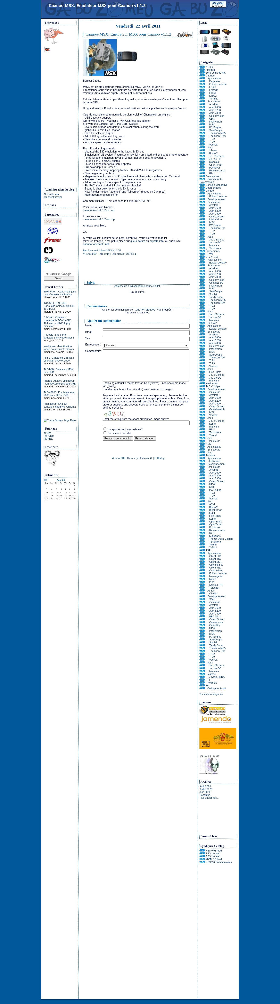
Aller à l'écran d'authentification (53, 196)
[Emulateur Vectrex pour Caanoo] (202, 144)
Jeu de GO (215, 159)
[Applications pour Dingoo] (202, 193)
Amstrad (210, 69)
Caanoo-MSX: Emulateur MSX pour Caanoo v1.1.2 (97, 5)
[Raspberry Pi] (202, 679)
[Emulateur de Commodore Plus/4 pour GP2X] (202, 282)
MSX (109, 250)
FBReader (215, 461)
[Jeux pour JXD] (202, 418)
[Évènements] (202, 251)
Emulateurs (213, 101)
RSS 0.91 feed (214, 850)
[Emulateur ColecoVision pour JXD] (202, 406)
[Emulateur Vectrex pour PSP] (202, 659)
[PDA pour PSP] (202, 582)
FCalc (212, 87)
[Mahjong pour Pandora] (202, 518)
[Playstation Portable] (202, 550)
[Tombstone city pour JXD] (202, 432)
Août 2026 (205, 786)
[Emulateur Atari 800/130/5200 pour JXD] (202, 400)
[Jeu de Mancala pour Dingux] (202, 245)
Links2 (213, 95)
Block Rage (215, 510)
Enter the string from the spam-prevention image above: (136, 419)
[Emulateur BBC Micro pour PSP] (202, 616)
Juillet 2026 (205, 789)
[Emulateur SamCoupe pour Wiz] (202, 354)
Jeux (210, 147)
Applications (214, 78)
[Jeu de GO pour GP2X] (202, 317)
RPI (208, 679)
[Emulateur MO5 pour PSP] (202, 648)
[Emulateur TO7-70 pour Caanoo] (202, 136)
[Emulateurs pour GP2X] (202, 265)
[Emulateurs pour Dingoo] (202, 202)
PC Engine (215, 127)
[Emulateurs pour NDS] (202, 449)
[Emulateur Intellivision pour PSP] (202, 631)
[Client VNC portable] (202, 567)
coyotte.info (157, 241)
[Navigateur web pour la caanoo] (202, 95)
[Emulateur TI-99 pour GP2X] (202, 308)
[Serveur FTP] (202, 584)
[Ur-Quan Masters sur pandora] (202, 538)
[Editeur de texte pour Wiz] (202, 328)
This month (117, 253)
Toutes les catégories (211, 694)
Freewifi (213, 90)
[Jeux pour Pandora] (202, 501)
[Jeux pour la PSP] (202, 662)
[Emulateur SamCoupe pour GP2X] (202, 291)
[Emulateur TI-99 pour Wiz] (202, 363)
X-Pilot (213, 547)
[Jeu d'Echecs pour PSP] (202, 665)
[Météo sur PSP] (202, 579)
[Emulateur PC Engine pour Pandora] (202, 490)
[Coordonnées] (202, 187)
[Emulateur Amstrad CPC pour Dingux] (202, 205)
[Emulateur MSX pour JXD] (202, 412)
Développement (216, 199)
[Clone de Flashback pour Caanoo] (202, 170)
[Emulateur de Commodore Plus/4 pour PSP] (202, 622)
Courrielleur (216, 570)
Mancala (214, 162)
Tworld (213, 435)
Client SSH (215, 561)
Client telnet (216, 564)
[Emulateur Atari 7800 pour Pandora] (202, 478)
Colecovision (213, 176)
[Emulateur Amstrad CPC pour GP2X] (202, 268)
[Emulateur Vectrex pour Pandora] (202, 498)
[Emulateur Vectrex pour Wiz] (202, 366)
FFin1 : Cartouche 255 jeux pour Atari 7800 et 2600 (59, 359)
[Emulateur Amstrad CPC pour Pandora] (202, 469)
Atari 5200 (215, 110)
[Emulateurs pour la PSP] (202, 602)
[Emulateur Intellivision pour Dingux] (202, 219)
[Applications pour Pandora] (202, 458)
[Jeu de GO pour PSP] (202, 668)
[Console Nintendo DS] (202, 443)
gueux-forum (137, 241)
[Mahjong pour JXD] (202, 423)
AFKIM (47, 433)
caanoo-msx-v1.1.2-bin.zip (98, 210)
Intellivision (215, 121)
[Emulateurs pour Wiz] (202, 331)
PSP (208, 550)
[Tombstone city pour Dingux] (202, 248)
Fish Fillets (215, 372)
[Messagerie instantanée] (202, 576)
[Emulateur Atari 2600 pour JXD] (202, 397)
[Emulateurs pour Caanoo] (202, 101)
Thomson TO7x (217, 136)
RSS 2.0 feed (213, 856)
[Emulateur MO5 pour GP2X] (202, 300)
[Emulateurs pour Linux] (202, 441)
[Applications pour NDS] (202, 446)
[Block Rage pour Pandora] (202, 510)
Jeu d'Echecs (216, 156)
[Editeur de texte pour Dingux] (202, 196)
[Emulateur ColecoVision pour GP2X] (202, 279)
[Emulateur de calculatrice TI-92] (202, 654)
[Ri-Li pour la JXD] (202, 429)
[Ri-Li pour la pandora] (202, 533)
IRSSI (212, 92)
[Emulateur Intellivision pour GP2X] (202, 285)
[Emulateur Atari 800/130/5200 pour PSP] (202, 610)
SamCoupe (215, 130)
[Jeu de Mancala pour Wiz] (202, 380)
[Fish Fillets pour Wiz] (202, 372)
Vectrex (213, 144)
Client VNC (215, 567)
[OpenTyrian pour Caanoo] (202, 164)
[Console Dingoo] (202, 190)
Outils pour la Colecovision (210, 181)
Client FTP (215, 556)
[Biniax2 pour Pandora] (202, 507)
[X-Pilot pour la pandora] (202, 547)
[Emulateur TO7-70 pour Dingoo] (202, 228)
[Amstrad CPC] (202, 69)
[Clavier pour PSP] (202, 593)
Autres (211, 590)
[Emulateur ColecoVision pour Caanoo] (202, 115)
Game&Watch (217, 409)
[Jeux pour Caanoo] (202, 147)
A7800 (209, 67)
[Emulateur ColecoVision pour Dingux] (202, 216)
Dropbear (214, 81)
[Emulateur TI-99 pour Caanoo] (202, 141)
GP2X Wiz (211, 323)
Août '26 (61, 480)
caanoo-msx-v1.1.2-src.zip (99, 219)
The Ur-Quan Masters (221, 538)
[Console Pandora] (202, 455)
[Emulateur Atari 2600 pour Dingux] (202, 208)
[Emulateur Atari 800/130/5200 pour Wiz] (202, 340)
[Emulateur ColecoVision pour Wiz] (202, 346)
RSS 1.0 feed (213, 853)
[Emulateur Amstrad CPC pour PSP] (202, 605)
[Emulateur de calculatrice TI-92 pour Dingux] (202, 231)
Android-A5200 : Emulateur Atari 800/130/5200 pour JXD (60, 382)
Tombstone (215, 248)
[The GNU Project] (52, 464)
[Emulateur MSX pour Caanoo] (202, 124)
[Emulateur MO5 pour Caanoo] (202, 133)
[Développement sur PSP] (202, 596)
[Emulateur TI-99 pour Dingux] (202, 233)
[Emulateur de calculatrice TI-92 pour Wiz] (202, 360)
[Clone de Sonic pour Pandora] (202, 521)
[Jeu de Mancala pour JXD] (202, 426)
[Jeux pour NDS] (202, 452)
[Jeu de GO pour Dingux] (202, 242)
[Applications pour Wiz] (202, 326)
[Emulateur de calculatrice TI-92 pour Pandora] (202, 492)
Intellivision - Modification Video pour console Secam (59, 348)
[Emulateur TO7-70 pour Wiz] (202, 357)
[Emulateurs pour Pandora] (202, 467)
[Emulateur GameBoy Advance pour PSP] (202, 625)
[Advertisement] (60, 121)
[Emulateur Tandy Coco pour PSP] (202, 645)
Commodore (216, 282)
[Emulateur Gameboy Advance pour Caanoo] (202, 118)
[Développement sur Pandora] (202, 464)
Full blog (131, 253)
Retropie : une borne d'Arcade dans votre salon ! (59, 336)
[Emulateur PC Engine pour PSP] (202, 636)
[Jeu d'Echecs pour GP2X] (202, 314)
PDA (211, 582)
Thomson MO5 (217, 133)
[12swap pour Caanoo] (202, 150)
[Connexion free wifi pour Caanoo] (202, 90)
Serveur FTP (216, 584)
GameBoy (214, 625)
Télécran (214, 587)
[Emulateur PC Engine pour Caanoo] (202, 127)
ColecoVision (216, 115)
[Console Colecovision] (202, 176)
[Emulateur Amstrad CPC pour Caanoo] (202, 104)
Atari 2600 (215, 107)
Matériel (211, 674)
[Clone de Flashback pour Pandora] (202, 530)
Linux (209, 438)
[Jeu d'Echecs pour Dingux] (202, 239)
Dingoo (210, 190)
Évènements (213, 251)
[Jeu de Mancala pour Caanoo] (202, 162)
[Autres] (202, 590)
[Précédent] (45, 480)
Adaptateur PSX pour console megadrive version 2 (60, 405)
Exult (212, 513)
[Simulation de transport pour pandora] (202, 536)
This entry (103, 253)
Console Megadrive (217, 185)
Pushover (214, 167)
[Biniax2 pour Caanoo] (202, 153)
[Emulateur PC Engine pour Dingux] (202, 225)
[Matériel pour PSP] (202, 674)
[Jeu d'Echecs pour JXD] (202, 420)
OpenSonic (215, 521)
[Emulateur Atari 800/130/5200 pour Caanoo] (202, 110)
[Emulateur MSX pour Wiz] (202, 351)
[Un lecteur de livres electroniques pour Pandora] (202, 461)
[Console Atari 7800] (202, 67)
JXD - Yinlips (213, 386)
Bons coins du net (215, 72)
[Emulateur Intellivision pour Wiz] (202, 349)
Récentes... (205, 795)
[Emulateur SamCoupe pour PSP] (202, 639)
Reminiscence (217, 170)
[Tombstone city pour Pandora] (202, 541)
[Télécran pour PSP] (202, 587)
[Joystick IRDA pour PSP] (202, 677)
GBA (211, 118)
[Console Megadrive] (202, 185)
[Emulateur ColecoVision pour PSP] (202, 619)
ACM (212, 504)
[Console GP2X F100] (202, 256)
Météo (212, 579)
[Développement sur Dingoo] (202, 199)
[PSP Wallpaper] (217, 748)
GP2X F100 (212, 256)
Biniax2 (213, 153)
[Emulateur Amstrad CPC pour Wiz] (202, 334)
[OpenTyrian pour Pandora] (202, 524)
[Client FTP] (202, 556)
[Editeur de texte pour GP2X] (202, 262)
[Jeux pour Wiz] (202, 369)
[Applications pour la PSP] (202, 553)
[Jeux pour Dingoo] (202, 236)
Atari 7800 (215, 113)
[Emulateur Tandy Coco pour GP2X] (202, 297)
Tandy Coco (216, 297)
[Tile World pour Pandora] (202, 544)
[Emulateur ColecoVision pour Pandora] (202, 481)
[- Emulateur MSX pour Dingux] (202, 222)
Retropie (212, 682)
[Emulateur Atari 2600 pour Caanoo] (202, 107)
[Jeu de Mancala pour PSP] (202, 671)
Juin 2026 (205, 792)
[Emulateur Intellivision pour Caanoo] (202, 121)
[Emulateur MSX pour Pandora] (202, 487)
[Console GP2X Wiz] (202, 323)
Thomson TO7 (217, 228)
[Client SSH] (202, 561)
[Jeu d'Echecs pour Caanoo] (202, 156)
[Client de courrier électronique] (202, 570)
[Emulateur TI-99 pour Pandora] (202, 495)
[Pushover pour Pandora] (202, 527)
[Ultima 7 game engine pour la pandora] (202, 513)
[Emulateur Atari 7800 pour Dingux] (202, 213)
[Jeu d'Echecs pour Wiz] (202, 374)
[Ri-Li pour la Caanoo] (202, 173)
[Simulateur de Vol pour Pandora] (202, 504)
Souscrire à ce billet (119, 433)
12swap (213, 150)
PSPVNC (49, 436)
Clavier (213, 593)
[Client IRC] (202, 559)
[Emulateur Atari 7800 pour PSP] (202, 613)
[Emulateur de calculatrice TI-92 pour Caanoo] (202, 138)
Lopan (212, 423)
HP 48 (212, 484)
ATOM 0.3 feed (213, 859)
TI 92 (212, 138)
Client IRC (215, 559)
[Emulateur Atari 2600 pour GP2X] (202, 271)
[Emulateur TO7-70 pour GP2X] (202, 303)
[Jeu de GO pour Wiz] (202, 377)
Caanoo (210, 75)
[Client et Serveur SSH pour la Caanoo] (202, 81)
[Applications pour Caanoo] (202, 78)
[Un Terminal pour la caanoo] (202, 98)
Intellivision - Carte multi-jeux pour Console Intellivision (60, 293)
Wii (207, 685)
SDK (211, 599)
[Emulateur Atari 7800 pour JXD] (202, 403)
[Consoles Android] (202, 386)
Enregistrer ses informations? (124, 429)
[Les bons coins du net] (202, 72)
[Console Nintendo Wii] (202, 685)
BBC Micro (215, 616)
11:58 (118, 250)
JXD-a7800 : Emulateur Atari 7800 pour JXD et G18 (59, 394)
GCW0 (209, 254)
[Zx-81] (54, 43)
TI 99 (212, 141)
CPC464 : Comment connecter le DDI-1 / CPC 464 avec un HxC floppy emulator (58, 322)
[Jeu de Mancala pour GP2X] (202, 320)
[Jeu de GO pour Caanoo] (202, 159)
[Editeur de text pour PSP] (202, 573)
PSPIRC (48, 439)
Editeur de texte (218, 84)
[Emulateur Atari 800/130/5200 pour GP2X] (202, 274)
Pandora (210, 455)
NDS (208, 443)
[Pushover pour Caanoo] (202, 167)
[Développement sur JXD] (202, 389)
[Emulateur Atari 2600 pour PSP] (202, 608)
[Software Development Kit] (202, 599)
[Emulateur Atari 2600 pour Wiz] (202, 337)
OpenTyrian (215, 164)
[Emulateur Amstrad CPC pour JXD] (202, 395)
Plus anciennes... (209, 797)
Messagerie (215, 576)
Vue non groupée (145, 309)
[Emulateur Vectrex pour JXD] (202, 415)
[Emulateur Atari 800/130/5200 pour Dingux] (202, 210)
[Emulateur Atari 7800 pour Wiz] (202, 343)
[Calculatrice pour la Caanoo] (202, 87)
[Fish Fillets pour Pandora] (202, 515)
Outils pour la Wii (216, 688)
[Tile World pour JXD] (202, 435)
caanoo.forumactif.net (96, 244)
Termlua (213, 98)
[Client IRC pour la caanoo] (202, 92)
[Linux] (202, 438)
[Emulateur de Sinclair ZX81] (202, 294)
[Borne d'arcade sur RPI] (202, 682)
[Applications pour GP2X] (202, 259)
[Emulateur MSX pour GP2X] (202, 288)
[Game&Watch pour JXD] (202, 409)
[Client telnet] (202, 564)
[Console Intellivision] (202, 383)
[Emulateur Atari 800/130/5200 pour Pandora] (202, 475)
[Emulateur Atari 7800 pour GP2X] (202, 277)
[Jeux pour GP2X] (202, 311)
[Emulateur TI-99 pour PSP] (202, 656)
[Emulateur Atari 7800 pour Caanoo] (202, 113)
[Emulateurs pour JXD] (202, 392)
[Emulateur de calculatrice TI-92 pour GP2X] (202, 305)
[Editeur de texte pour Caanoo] (202, 84)
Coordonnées (213, 187)
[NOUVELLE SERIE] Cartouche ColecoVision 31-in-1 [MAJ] (59, 306)
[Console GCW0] (202, 254)
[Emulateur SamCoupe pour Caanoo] (202, 130)
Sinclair (213, 294)
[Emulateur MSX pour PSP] (202, 633)
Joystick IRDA (217, 677)
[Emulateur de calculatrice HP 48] (202, 484)
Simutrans (215, 536)
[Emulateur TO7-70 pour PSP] (202, 651)
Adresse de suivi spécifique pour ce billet (137, 286)
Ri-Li (212, 173)
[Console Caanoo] (202, 75)
